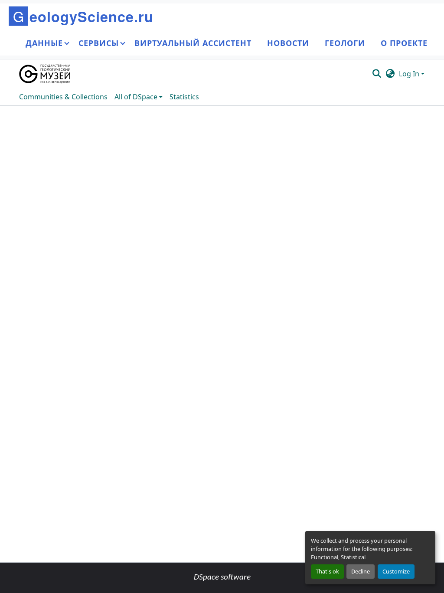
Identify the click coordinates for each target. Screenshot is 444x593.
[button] (45, 74)
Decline (360, 571)
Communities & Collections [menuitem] (63, 97)
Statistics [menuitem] (184, 97)
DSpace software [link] (222, 577)
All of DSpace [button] (135, 97)
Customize (396, 571)
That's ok (327, 571)
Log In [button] (410, 74)
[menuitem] (138, 96)
